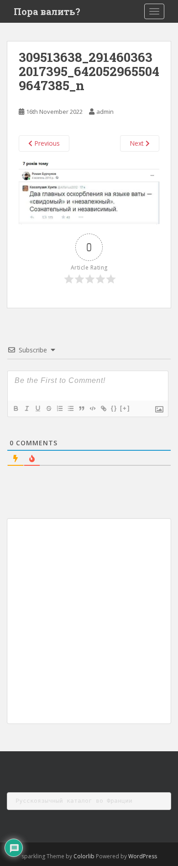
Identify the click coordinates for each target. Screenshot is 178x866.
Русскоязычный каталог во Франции (74, 800)
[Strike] (48, 408)
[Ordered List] (59, 408)
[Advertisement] (89, 621)
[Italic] (26, 408)
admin (105, 111)
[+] (125, 408)
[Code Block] (92, 408)
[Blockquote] (81, 408)
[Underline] (37, 408)
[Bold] (15, 408)
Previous (46, 143)
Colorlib (83, 856)
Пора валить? (47, 11)
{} (114, 408)
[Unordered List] (70, 408)
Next (138, 143)
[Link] (103, 408)
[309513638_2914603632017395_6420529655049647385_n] (89, 192)
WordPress (142, 856)
